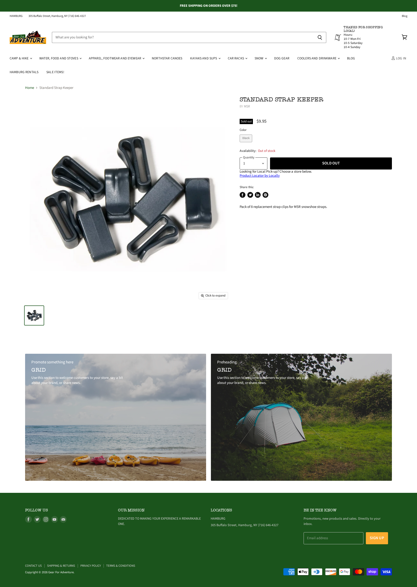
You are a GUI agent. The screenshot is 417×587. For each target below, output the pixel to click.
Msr (247, 106)
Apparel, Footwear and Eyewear (115, 58)
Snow (259, 58)
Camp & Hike (19, 58)
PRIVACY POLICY (90, 566)
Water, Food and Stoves (59, 58)
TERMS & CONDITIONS (120, 566)
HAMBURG (16, 16)
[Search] (319, 37)
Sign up (377, 538)
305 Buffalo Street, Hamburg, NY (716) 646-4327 (57, 16)
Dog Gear (281, 58)
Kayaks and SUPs (204, 58)
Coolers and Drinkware (317, 58)
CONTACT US (33, 566)
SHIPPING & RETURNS (61, 566)
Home (29, 88)
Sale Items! (55, 72)
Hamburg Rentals (24, 72)
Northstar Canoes (167, 58)
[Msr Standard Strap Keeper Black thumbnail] (34, 315)
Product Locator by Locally (260, 175)
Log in (400, 58)
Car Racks (236, 58)
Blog (404, 16)
